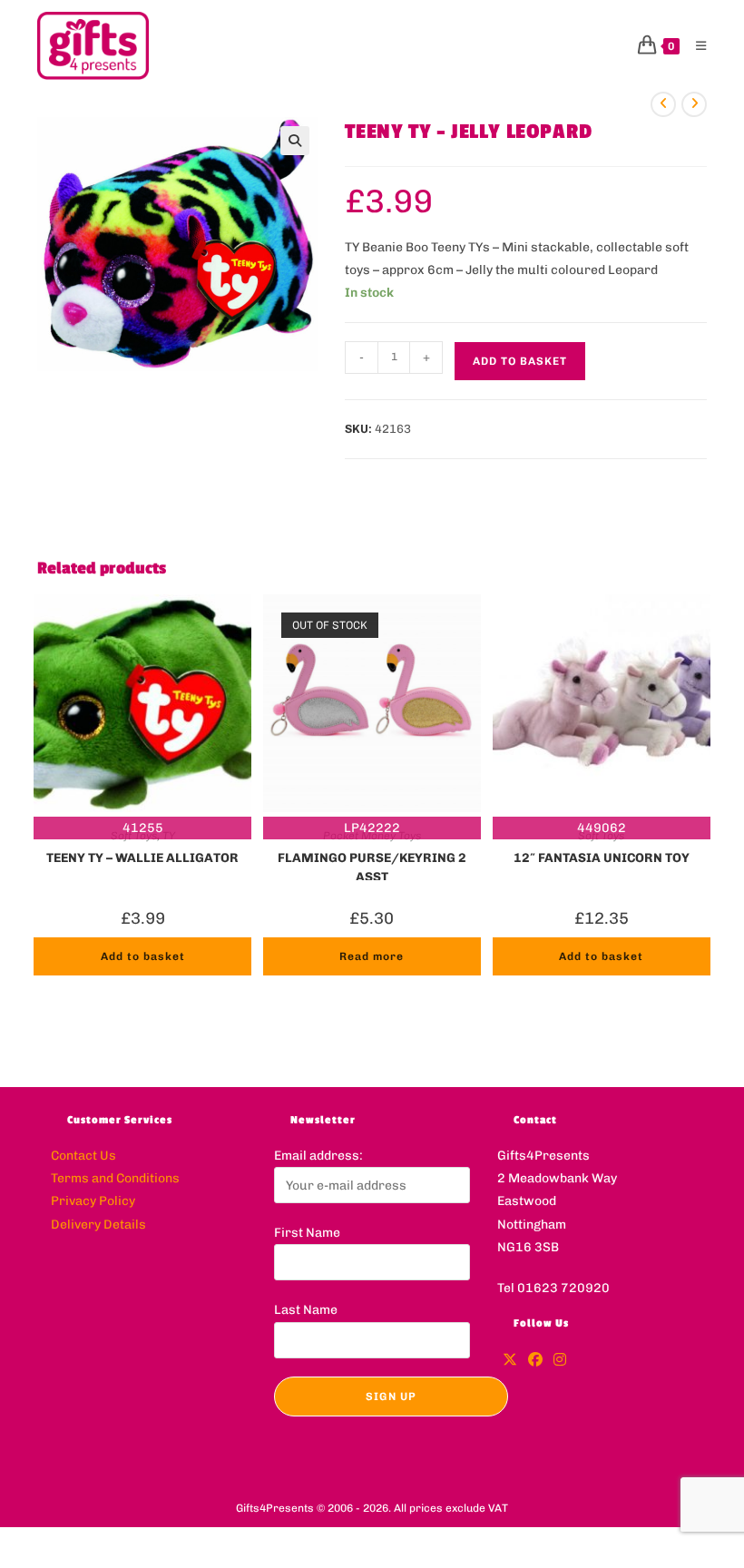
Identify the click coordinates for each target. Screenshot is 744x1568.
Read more (371, 956)
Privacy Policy (93, 1201)
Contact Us (83, 1155)
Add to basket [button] (143, 956)
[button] (294, 140)
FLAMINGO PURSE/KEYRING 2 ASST (372, 865)
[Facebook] (535, 1361)
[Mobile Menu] (694, 46)
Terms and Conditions (115, 1178)
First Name (307, 1232)
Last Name (306, 1310)
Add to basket (520, 361)
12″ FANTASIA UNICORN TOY (602, 858)
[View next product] (694, 104)
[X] (510, 1361)
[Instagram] (559, 1361)
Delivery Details (98, 1224)
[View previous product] (663, 104)
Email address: (318, 1155)
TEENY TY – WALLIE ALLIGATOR (142, 858)
